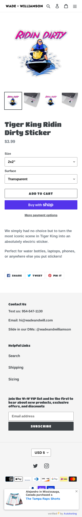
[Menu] (74, 6)
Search (14, 356)
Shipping (15, 367)
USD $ (40, 452)
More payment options (41, 215)
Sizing (13, 379)
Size (8, 153)
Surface (10, 171)
